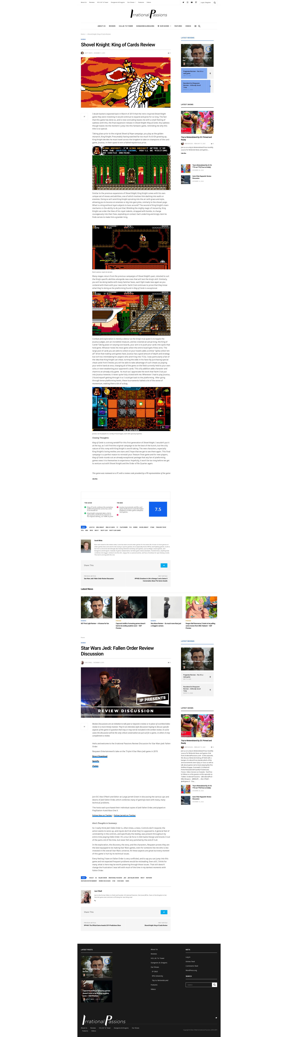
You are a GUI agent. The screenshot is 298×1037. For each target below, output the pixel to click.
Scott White (88, 53)
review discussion (104, 881)
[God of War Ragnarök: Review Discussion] (185, 179)
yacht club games (115, 530)
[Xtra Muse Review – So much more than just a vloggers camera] (166, 607)
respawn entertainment (89, 881)
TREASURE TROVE (161, 527)
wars (127, 881)
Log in (188, 957)
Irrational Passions (115, 878)
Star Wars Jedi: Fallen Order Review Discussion (99, 579)
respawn (149, 878)
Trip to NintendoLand (160, 980)
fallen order (102, 878)
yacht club (104, 530)
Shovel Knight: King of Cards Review (156, 925)
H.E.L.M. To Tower (102, 2)
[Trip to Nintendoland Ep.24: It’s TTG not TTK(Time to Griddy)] (185, 168)
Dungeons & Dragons (118, 2)
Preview (118, 620)
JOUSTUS (92, 527)
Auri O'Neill (88, 662)
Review (135, 527)
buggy (91, 878)
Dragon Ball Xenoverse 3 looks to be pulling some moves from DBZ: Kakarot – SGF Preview (200, 626)
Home (83, 34)
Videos (149, 2)
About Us (84, 2)
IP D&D (155, 971)
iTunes (95, 766)
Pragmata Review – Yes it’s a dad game (193, 72)
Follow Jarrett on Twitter (125, 815)
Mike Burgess (189, 143)
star (113, 881)
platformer (124, 527)
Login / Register (206, 2)
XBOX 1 (97, 530)
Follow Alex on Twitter (102, 815)
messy (142, 878)
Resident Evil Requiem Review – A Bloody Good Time (192, 85)
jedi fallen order (133, 878)
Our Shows (130, 2)
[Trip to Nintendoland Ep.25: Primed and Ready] (197, 122)
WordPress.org (191, 970)
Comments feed (192, 966)
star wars (120, 881)
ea (96, 878)
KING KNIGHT (100, 527)
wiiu (86, 530)
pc (117, 527)
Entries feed (190, 961)
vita (82, 530)
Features (141, 2)
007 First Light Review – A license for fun (95, 623)
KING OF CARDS (110, 527)
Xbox (91, 530)
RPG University (157, 976)
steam (152, 527)
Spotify (95, 761)
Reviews (92, 2)
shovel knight (143, 527)
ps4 (130, 527)
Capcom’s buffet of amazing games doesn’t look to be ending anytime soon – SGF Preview (130, 626)
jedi (125, 878)
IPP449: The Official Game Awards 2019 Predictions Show (102, 925)
